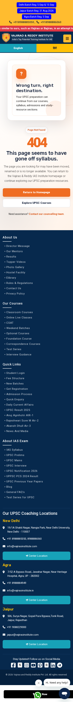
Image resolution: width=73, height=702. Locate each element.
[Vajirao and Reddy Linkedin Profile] (53, 666)
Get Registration (17, 388)
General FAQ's (15, 492)
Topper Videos (16, 261)
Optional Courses (17, 333)
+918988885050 (23, 22)
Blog (9, 486)
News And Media (17, 431)
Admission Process (19, 394)
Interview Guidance (19, 354)
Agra (7, 565)
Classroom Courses (19, 312)
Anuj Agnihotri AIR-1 (19, 415)
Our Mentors (14, 251)
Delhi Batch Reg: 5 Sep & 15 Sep (36, 4)
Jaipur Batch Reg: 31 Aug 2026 (36, 10)
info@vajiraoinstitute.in (20, 590)
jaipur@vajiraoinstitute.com (23, 634)
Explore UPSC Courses (36, 202)
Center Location (38, 555)
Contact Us (13, 288)
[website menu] (67, 38)
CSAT (10, 322)
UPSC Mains (14, 460)
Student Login (15, 373)
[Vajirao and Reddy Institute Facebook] (13, 666)
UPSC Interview (16, 465)
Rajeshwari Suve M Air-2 (22, 420)
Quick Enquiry (15, 399)
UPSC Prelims (15, 455)
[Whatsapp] (40, 696)
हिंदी (55, 48)
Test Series (13, 349)
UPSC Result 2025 (18, 410)
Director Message (18, 246)
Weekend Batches (18, 328)
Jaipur (8, 609)
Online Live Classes (19, 317)
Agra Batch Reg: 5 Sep (36, 16)
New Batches (15, 383)
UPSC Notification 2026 (22, 471)
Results (11, 256)
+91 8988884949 (16, 583)
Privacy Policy (15, 293)
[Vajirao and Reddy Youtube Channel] (33, 666)
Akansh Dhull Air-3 (18, 425)
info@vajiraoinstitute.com (22, 546)
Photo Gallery (15, 267)
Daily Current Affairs (20, 404)
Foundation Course (19, 338)
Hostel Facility (15, 272)
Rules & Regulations (19, 283)
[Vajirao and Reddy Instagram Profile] (26, 666)
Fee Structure (15, 378)
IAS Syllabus (14, 449)
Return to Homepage (36, 192)
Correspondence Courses (23, 344)
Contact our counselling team (46, 214)
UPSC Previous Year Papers (24, 481)
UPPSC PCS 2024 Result (22, 476)
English (18, 48)
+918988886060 (50, 22)
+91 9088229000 (16, 627)
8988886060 (34, 538)
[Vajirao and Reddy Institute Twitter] (20, 665)
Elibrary (11, 277)
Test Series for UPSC (20, 497)
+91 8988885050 (16, 538)
